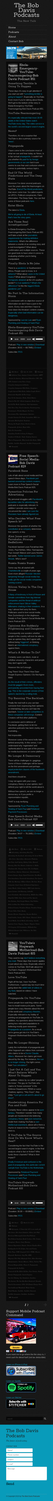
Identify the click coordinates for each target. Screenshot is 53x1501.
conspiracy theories (31, 1011)
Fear (16, 408)
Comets (38, 1239)
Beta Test (17, 865)
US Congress (12, 927)
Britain (23, 865)
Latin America (35, 888)
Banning (11, 865)
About (12, 36)
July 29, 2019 (28, 372)
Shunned (34, 917)
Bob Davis (15, 372)
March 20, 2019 (29, 1223)
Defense (19, 872)
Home (12, 27)
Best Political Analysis (15, 1239)
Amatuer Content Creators (30, 375)
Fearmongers (12, 411)
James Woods (12, 888)
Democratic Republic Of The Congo (19, 395)
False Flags (11, 1252)
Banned (35, 862)
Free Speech (39, 878)
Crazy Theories (25, 1242)
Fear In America (24, 408)
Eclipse (23, 1249)
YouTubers (31, 1294)
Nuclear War (38, 1262)
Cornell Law (12, 872)
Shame (28, 917)
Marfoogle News (26, 1258)
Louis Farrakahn (13, 895)
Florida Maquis (22, 411)
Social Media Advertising (25, 921)
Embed (38, 347)
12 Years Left (23, 1229)
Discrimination (34, 872)
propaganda (25, 156)
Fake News (11, 408)
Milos (41, 895)
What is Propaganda (14, 440)
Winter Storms (30, 1288)
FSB (9, 882)
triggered (24, 642)
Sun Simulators (24, 1278)
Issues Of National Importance (29, 885)
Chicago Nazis (22, 869)
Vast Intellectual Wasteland (16, 1288)
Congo (28, 382)
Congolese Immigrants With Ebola (19, 388)
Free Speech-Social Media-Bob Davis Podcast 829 (24, 461)
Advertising (15, 852)
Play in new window (25, 344)
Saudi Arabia (12, 917)
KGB (35, 417)
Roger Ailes (26, 427)
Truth (23, 437)
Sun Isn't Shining (13, 1278)
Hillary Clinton (26, 882)
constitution (13, 529)
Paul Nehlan (34, 901)
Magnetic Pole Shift (14, 1258)
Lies (38, 417)
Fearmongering (35, 408)
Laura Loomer (12, 891)
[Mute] (33, 339)
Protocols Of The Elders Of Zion (18, 1271)
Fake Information (32, 404)
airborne (11, 274)
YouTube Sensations (14, 1294)
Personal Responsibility (15, 1265)
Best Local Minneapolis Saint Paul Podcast (21, 1236)
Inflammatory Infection (27, 414)
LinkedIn (30, 891)
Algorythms (20, 859)
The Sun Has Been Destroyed (26, 1281)
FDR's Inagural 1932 (23, 1252)
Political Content (13, 908)
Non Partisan (12, 901)
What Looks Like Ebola (29, 440)
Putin (19, 911)
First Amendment (13, 878)
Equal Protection (28, 875)
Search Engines (27, 1275)
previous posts (45, 1305)
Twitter (37, 924)
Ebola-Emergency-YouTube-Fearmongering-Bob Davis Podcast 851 (23, 72)
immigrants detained (17, 280)
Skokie (40, 917)
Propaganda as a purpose (19, 1029)
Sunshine (33, 1278)
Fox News (31, 411)
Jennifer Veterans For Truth (16, 417)
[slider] (39, 338)
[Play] (11, 339)
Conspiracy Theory (14, 1242)
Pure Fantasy (33, 1271)
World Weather (12, 1291)
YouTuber (24, 1294)
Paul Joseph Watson (23, 901)
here (32, 201)
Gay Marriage (16, 882)
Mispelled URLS (13, 898)
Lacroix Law (26, 320)
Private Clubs (12, 911)
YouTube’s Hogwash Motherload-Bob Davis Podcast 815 (26, 948)
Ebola (21, 210)
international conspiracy (27, 645)
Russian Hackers (31, 914)
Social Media (12, 921)
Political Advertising (27, 904)
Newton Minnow (23, 1262)
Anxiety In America (15, 378)
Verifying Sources (31, 437)
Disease (24, 1245)
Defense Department (14, 1245)
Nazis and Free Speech (30, 898)
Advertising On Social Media (34, 856)
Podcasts (13, 32)
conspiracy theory (16, 1119)
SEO (23, 917)
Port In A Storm (30, 424)
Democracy (25, 872)
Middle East (34, 895)
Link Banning (22, 891)
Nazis (20, 898)
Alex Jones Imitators (22, 1232)
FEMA (32, 1252)
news (11, 141)
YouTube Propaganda (33, 443)
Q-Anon (19, 427)
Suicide (36, 921)
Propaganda (12, 427)
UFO (23, 1284)
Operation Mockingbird (15, 421)
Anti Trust (11, 862)
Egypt (20, 875)
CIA (41, 378)
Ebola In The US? (14, 401)
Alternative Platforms (31, 859)
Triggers (32, 924)
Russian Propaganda (14, 1275)
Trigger (26, 924)
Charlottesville (14, 571)
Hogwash (11, 1255)
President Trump (36, 908)
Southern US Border (14, 437)
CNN (9, 382)
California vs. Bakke (32, 865)
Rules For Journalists (14, 430)
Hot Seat (34, 882)
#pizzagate (15, 1229)
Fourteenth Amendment (27, 878)
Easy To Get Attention (15, 398)
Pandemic (27, 421)
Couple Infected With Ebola (17, 391)
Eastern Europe (13, 875)
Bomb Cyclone (27, 1239)
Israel (17, 885)
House (40, 882)
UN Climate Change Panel (34, 1284)
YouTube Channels (30, 1291)
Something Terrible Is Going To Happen (20, 434)
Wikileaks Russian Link (15, 930)
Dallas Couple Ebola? (33, 391)
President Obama (24, 908)
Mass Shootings (37, 1258)
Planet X (26, 1265)
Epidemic (23, 404)
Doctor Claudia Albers (34, 1245)
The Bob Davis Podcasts (26, 10)
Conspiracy (34, 388)
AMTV (41, 375)
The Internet (12, 1281)
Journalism (29, 417)
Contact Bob (16, 41)
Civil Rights (34, 869)
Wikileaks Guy (32, 927)
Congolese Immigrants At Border (18, 385)
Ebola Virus (35, 401)
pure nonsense (35, 1119)
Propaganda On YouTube (16, 1268)
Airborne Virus (16, 375)
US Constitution (22, 927)
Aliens (31, 1232)
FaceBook (38, 875)
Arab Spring (19, 862)
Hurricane (18, 1255)
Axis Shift (37, 1232)
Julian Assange (22, 888)
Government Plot (13, 414)
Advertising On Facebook (16, 856)
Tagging (21, 924)
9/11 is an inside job (34, 1229)
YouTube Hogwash (20, 443)
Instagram (11, 885)
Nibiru (31, 1262)
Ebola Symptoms (25, 401)
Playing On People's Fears (16, 424)
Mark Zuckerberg (24, 895)
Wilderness (26, 930)
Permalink (15, 447)
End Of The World (13, 404)
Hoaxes (37, 1252)
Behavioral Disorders (28, 378)
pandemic (22, 268)
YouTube (10, 443)
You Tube (33, 930)
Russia (24, 911)
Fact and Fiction (31, 1249)
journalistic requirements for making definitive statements (23, 238)
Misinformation (13, 1262)
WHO (39, 440)
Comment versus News (18, 382)
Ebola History (31, 398)
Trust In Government (14, 1284)
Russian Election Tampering (17, 914)
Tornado (38, 1281)
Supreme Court (13, 924)
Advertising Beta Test (26, 852)
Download (40, 344)
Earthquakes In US (14, 1249)
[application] (26, 339)
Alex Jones (12, 859)
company (27, 529)
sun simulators (19, 1065)
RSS (20, 352)
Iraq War (25, 1255)
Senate (19, 917)
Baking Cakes (28, 862)
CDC (37, 378)
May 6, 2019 (28, 849)
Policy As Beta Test (14, 904)
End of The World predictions (30, 189)
